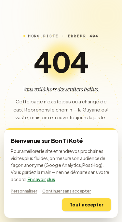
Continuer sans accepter (66, 190)
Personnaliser (24, 190)
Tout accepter (86, 204)
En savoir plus (41, 179)
